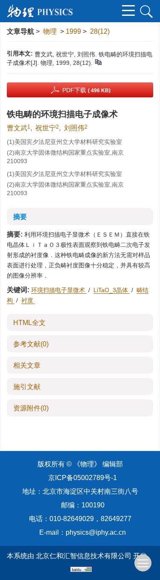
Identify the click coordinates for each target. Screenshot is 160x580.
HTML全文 (29, 322)
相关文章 (27, 365)
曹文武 (17, 128)
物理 (50, 31)
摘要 (20, 216)
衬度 (28, 300)
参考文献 (31, 344)
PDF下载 (86, 90)
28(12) (100, 31)
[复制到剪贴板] (98, 62)
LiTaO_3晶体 (111, 290)
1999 (73, 31)
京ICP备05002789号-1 (82, 477)
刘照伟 (74, 128)
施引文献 (27, 386)
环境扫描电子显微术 (59, 290)
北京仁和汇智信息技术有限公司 (83, 555)
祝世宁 (45, 128)
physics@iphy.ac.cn (96, 532)
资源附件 (31, 408)
